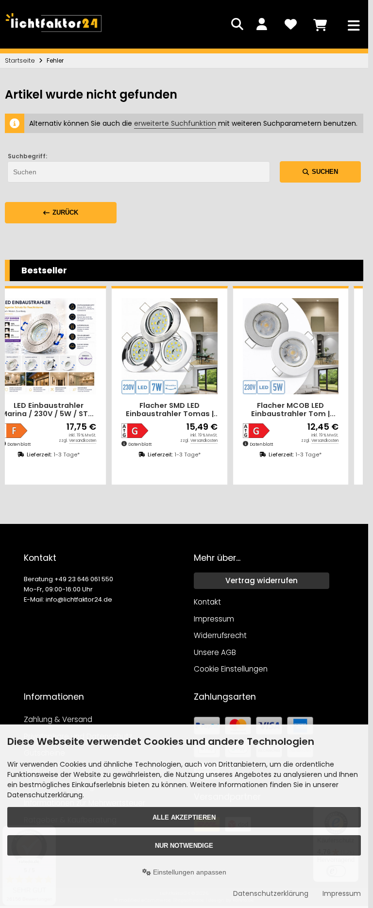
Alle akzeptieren (184, 817)
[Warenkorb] (319, 24)
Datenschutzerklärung (270, 893)
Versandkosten (82, 440)
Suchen (320, 171)
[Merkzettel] (290, 24)
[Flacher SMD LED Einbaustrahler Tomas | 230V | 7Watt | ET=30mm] (169, 346)
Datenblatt (19, 444)
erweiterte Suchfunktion (175, 123)
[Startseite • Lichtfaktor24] (53, 34)
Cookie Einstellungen (231, 669)
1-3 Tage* (66, 454)
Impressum (341, 893)
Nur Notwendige (184, 845)
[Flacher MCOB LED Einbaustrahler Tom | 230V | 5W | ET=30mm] (291, 346)
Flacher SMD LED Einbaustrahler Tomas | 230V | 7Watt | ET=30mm (170, 410)
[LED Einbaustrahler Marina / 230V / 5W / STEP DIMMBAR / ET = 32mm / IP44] (48, 346)
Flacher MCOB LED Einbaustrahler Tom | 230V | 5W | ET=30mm (291, 410)
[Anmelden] (261, 24)
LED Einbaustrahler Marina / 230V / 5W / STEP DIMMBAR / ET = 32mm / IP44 (48, 410)
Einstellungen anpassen (188, 872)
